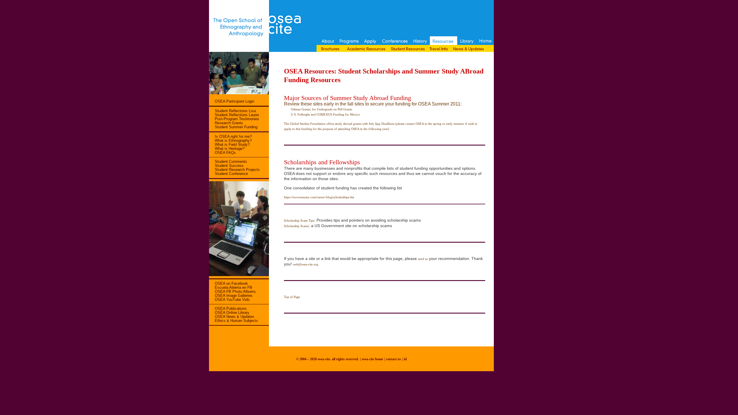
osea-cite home (372, 359)
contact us (393, 359)
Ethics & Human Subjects (236, 320)
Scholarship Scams (296, 226)
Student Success (229, 165)
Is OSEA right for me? (233, 136)
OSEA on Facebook (231, 283)
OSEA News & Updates (234, 316)
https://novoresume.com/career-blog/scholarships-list (319, 197)
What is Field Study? (232, 144)
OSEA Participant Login (234, 101)
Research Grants (229, 123)
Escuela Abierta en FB (233, 287)
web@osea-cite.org (305, 264)
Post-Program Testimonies (237, 119)
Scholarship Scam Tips (299, 220)
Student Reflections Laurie (237, 115)
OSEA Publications (231, 308)
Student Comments (231, 161)
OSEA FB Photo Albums (235, 291)
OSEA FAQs (225, 152)
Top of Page (292, 297)
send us (423, 259)
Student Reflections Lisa (235, 111)
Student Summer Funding (236, 127)
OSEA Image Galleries (234, 295)
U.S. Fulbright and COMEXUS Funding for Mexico (322, 114)
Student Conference (231, 173)
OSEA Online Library (232, 312)
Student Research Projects (237, 169)
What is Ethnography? (233, 140)
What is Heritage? (229, 148)
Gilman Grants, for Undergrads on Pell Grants (318, 109)
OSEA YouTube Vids (232, 299)
